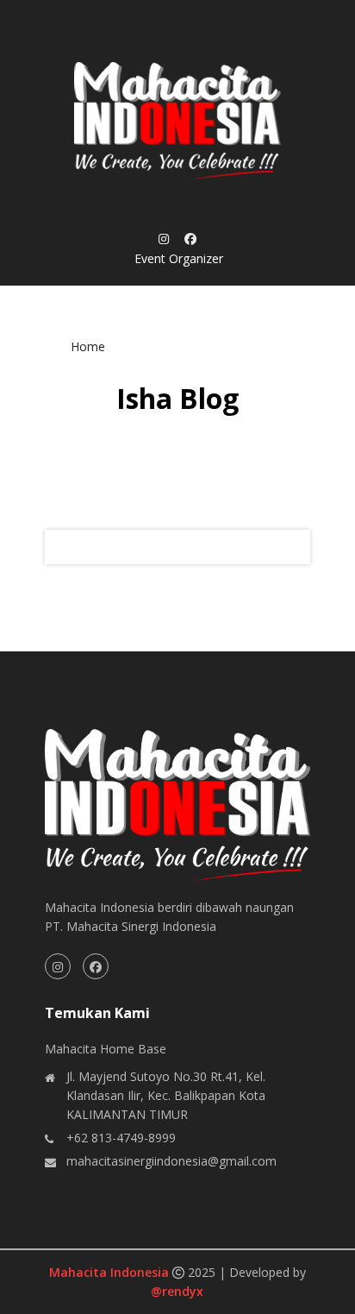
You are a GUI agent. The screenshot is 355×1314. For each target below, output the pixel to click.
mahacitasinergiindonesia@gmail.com (171, 1161)
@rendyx (177, 1291)
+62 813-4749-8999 (121, 1137)
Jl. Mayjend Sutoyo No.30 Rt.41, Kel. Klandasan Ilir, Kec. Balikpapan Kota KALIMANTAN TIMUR (165, 1095)
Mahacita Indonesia (110, 1272)
